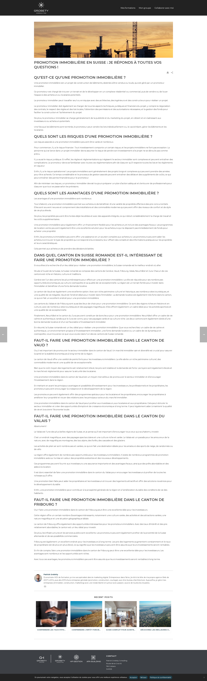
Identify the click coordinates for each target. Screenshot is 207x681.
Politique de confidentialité (160, 677)
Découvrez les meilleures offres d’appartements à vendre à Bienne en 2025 (156, 630)
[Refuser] (204, 677)
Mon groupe (145, 8)
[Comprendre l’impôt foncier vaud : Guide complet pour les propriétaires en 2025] (86, 614)
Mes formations (128, 8)
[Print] (168, 72)
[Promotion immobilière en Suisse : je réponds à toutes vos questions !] (103, 40)
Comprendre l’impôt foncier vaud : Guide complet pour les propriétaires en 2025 (87, 630)
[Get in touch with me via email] (45, 587)
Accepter (133, 677)
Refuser (144, 677)
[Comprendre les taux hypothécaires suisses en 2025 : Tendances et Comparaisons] (52, 614)
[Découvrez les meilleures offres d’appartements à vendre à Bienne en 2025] (155, 614)
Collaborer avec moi (164, 8)
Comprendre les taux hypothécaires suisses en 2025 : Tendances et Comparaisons (52, 630)
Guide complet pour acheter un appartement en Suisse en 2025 (121, 630)
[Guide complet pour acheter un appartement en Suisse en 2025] (121, 614)
